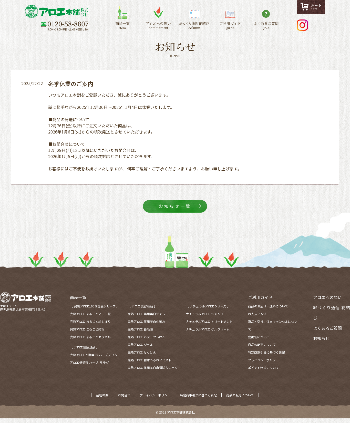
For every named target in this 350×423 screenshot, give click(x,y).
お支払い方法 (257, 314)
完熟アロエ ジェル (140, 344)
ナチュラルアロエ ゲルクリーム (208, 329)
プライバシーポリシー (263, 360)
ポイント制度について (263, 367)
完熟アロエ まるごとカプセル (90, 337)
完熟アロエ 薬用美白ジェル (146, 314)
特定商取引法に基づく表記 (266, 352)
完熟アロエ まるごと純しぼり (90, 321)
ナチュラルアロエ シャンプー (206, 314)
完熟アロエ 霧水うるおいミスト (149, 360)
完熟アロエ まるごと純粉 (87, 329)
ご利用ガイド (260, 297)
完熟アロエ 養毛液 (140, 329)
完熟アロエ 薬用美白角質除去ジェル (153, 367)
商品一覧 (78, 297)
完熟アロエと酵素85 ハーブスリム (93, 355)
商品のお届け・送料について (268, 306)
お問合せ (124, 395)
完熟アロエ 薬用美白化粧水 (146, 321)
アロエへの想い (327, 297)
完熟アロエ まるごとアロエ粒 (90, 314)
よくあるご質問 (327, 328)
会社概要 (102, 395)
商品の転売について (262, 344)
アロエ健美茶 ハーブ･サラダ (89, 362)
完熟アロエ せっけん (142, 352)
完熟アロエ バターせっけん (146, 337)
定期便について (259, 337)
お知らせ (321, 338)
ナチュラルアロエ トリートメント (209, 321)
